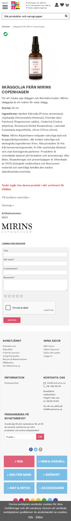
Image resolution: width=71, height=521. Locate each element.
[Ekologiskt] (5, 34)
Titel (5, 250)
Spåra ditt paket (52, 352)
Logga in (48, 355)
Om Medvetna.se (11, 365)
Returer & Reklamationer (15, 359)
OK (40, 436)
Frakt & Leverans (11, 352)
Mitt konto (49, 346)
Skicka (12, 320)
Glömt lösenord (51, 349)
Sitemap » (8, 205)
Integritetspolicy (11, 355)
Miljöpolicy (8, 362)
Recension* (9, 277)
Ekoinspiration (11, 382)
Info (30, 517)
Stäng (39, 517)
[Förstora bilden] (35, 56)
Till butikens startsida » (16, 197)
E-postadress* (10, 268)
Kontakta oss (9, 346)
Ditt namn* (8, 259)
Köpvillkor (8, 349)
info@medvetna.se (56, 382)
